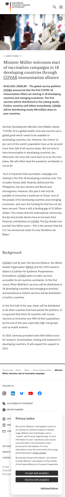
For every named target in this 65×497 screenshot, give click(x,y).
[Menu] (61, 7)
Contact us (13, 431)
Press (10, 425)
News (26, 370)
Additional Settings (49, 488)
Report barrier (15, 409)
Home (18, 370)
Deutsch (11, 419)
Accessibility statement (20, 403)
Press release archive (42, 370)
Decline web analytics (37, 479)
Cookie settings (39, 453)
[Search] (54, 7)
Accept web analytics (37, 473)
